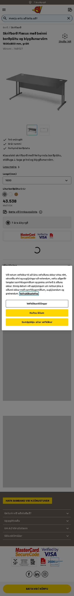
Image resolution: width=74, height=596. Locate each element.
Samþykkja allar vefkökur (37, 322)
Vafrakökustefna (29, 293)
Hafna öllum (37, 312)
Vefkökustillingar (37, 303)
